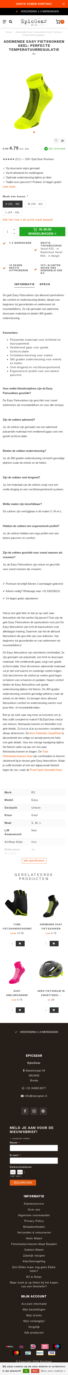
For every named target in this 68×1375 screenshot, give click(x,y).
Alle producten (34, 1332)
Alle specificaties (34, 860)
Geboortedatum (21, 1166)
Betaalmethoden (34, 1226)
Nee (35, 1371)
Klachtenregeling (34, 1261)
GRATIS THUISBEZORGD (51, 244)
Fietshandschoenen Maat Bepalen (34, 1244)
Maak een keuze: (15, 196)
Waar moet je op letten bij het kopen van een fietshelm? (34, 1284)
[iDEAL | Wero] (33, 1346)
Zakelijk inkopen (34, 1255)
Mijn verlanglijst (34, 1321)
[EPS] (21, 1346)
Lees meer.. (10, 186)
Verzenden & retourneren (34, 1232)
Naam (15, 1142)
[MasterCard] (16, 1353)
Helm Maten (34, 1238)
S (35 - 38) (12, 204)
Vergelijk (34, 1326)
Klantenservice (34, 1203)
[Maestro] (56, 1346)
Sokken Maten (34, 1249)
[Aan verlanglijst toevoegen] (56, 140)
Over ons (34, 1209)
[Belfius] (9, 1346)
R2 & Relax (34, 1276)
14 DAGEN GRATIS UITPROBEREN (18, 268)
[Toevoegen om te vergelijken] (62, 140)
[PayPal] (39, 1353)
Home (9, 32)
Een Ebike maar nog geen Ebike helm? (34, 1269)
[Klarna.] (45, 1346)
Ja (26, 1371)
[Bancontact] (28, 1353)
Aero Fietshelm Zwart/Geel (45, 733)
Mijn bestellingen (34, 1309)
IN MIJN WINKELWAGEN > (42, 231)
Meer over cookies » (53, 1371)
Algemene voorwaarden (34, 1215)
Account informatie (34, 1303)
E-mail (15, 1155)
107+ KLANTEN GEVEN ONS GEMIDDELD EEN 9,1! (51, 269)
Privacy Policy (34, 1220)
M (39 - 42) (35, 204)
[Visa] (51, 1353)
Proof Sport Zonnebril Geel (45, 769)
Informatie (24, 284)
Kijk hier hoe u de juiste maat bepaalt (28, 219)
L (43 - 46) (12, 212)
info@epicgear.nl (36, 1095)
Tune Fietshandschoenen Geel (18, 928)
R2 (34, 54)
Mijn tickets (34, 1315)
